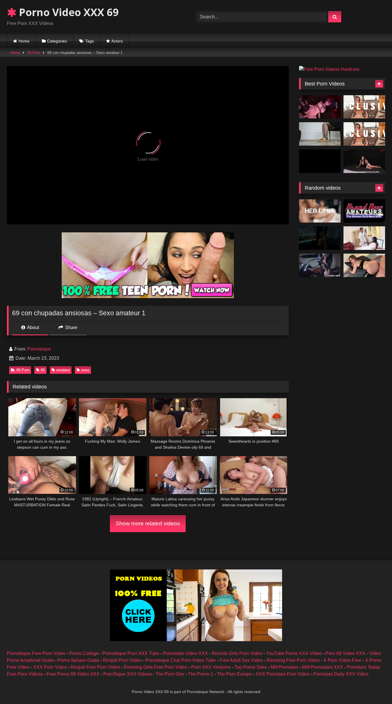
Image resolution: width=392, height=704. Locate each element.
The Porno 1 (200, 674)
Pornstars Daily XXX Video (340, 674)
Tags (89, 41)
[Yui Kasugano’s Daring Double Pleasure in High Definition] (364, 134)
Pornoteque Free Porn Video (36, 653)
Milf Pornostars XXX (322, 667)
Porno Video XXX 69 (67, 12)
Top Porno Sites (250, 667)
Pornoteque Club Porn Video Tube (180, 660)
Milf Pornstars (284, 667)
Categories (57, 41)
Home (24, 41)
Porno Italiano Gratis (78, 660)
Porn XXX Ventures (211, 667)
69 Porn (33, 52)
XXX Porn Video (50, 667)
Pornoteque (39, 349)
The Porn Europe (234, 674)
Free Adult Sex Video (241, 660)
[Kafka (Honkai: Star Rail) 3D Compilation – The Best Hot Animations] (320, 107)
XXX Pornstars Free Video (283, 674)
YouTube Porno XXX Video (294, 653)
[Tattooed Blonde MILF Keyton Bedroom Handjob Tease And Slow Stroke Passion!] (364, 211)
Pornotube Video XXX (185, 653)
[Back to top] (374, 687)
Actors (117, 41)
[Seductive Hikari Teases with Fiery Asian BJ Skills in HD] (364, 107)
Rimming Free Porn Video (293, 660)
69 (43, 370)
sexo (85, 370)
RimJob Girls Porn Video (237, 653)
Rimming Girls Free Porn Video (155, 667)
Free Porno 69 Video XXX (73, 674)
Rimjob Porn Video (122, 660)
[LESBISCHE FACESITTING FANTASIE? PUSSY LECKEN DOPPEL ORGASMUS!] (320, 238)
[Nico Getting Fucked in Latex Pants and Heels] (364, 265)
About (32, 327)
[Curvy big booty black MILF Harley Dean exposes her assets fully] (320, 265)
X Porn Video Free (342, 660)
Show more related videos (148, 523)
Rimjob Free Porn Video (95, 667)
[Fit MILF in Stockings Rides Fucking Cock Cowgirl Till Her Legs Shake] (320, 211)
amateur (63, 370)
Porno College (84, 653)
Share (70, 327)
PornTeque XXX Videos (127, 674)
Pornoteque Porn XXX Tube (130, 653)
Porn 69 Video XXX (345, 653)
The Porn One (170, 674)
